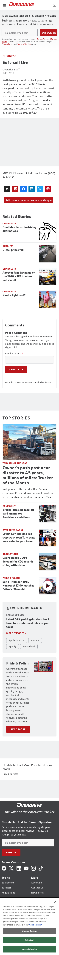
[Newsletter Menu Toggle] (54, 5)
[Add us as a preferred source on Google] (15, 189)
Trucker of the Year (15, 463)
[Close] (55, 901)
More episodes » (16, 633)
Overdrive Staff (11, 69)
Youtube (35, 640)
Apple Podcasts (16, 640)
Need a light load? (14, 295)
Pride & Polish (11, 578)
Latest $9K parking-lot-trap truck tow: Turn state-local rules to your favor (20, 537)
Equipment (9, 506)
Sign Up (11, 852)
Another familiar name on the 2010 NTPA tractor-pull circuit (19, 276)
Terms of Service (24, 44)
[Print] (7, 189)
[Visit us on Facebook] (4, 868)
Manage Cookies (29, 931)
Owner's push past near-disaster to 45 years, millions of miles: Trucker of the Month (28, 475)
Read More (18, 729)
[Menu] (4, 5)
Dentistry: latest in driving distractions (20, 229)
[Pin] (48, 189)
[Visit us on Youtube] (26, 868)
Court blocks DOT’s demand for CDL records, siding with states (18, 561)
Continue (16, 369)
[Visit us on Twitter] (11, 868)
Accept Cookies (29, 949)
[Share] (23, 189)
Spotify (12, 646)
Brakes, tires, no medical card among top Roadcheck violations (18, 513)
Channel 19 (9, 223)
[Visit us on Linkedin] (19, 868)
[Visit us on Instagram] (33, 868)
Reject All (29, 940)
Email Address (14, 353)
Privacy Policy (8, 44)
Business (9, 56)
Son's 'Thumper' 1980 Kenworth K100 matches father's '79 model (18, 585)
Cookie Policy (35, 924)
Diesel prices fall (13, 250)
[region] (29, 926)
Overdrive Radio (13, 530)
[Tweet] (40, 189)
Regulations (10, 554)
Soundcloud (29, 646)
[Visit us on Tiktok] (40, 868)
